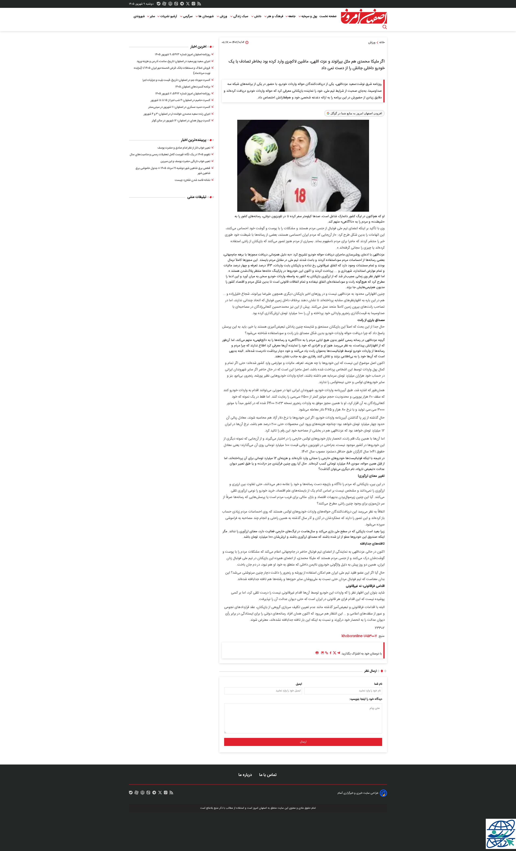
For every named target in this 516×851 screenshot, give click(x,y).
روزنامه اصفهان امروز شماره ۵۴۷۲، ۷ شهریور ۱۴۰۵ (182, 93)
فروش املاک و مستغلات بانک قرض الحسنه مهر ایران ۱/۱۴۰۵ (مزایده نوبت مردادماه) (172, 71)
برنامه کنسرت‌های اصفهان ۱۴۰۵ (192, 86)
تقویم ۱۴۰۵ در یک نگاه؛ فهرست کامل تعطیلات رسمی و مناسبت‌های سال (170, 154)
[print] (317, 653)
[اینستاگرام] (193, 5)
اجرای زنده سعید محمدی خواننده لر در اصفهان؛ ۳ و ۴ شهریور (177, 114)
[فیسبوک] (330, 653)
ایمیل (299, 684)
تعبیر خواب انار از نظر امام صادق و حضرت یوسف (183, 148)
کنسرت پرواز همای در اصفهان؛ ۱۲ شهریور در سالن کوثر (181, 120)
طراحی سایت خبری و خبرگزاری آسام (358, 793)
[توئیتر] (188, 4)
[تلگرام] (182, 4)
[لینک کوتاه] (326, 653)
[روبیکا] (170, 4)
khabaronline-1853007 (359, 636)
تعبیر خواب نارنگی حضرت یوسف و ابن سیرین (185, 161)
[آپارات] (164, 5)
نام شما (378, 684)
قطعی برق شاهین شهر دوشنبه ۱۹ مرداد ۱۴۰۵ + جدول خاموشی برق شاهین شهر (172, 171)
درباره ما (245, 775)
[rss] (199, 5)
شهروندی (139, 16)
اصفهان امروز (260, 808)
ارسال (303, 742)
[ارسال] (322, 653)
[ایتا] (176, 4)
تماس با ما (268, 775)
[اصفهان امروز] (364, 16)
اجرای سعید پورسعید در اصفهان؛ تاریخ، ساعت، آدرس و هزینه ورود (173, 61)
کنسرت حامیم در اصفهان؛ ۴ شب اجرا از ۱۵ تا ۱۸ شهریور (180, 100)
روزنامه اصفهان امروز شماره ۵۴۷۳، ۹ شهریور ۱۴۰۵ (182, 54)
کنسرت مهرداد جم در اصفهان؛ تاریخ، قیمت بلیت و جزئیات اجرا (176, 80)
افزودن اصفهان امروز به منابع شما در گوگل (356, 113)
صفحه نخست (327, 16)
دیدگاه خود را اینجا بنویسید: (365, 699)
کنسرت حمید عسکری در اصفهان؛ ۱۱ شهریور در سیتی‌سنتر (179, 107)
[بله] (158, 4)
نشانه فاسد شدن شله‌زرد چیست (192, 180)
